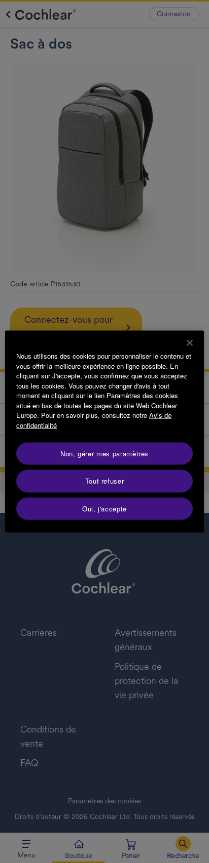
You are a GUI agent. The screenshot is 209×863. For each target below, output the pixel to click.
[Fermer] (190, 343)
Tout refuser (104, 481)
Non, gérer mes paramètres (104, 453)
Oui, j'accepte (104, 508)
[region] (104, 432)
